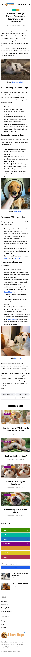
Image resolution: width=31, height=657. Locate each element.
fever (6, 258)
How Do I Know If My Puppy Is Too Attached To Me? (15, 429)
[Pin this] (22, 397)
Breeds (15, 530)
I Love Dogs (11, 25)
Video (15, 557)
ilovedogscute (5, 654)
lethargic (17, 258)
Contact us (4, 605)
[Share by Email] (24, 397)
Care (13, 9)
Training (15, 552)
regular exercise (12, 319)
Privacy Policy (5, 608)
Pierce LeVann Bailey (17, 82)
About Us (4, 601)
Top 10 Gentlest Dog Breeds (20, 583)
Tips (18, 9)
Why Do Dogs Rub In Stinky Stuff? (15, 510)
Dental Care (8, 292)
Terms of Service (6, 611)
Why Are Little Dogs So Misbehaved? (15, 482)
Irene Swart (17, 358)
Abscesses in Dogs (8, 394)
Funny (15, 539)
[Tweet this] (20, 397)
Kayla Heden (18, 211)
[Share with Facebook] (18, 397)
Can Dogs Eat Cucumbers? (15, 456)
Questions (7, 413)
